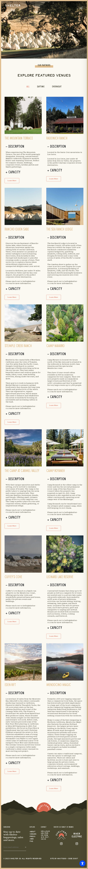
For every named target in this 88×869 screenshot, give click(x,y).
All (27, 87)
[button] (12, 180)
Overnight (57, 87)
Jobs (32, 839)
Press (32, 836)
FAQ (31, 841)
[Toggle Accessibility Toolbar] (82, 863)
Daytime (40, 87)
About (32, 831)
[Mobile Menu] (81, 8)
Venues (33, 834)
